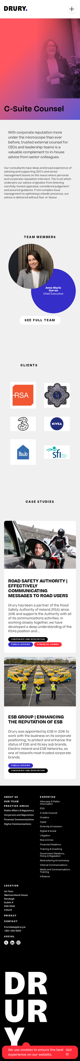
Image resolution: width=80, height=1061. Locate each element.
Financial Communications (19, 819)
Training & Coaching (51, 849)
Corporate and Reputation (19, 815)
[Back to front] (15, 9)
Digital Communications (17, 824)
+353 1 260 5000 (12, 930)
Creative (44, 817)
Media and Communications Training (55, 871)
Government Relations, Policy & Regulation (52, 855)
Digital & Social (48, 831)
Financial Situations (50, 844)
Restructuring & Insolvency (54, 860)
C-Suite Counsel (48, 813)
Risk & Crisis (47, 840)
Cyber (43, 822)
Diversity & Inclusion (51, 826)
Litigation (45, 835)
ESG (42, 808)
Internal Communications (53, 865)
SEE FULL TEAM (40, 320)
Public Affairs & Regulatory (19, 810)
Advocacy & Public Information (50, 803)
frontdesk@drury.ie (14, 927)
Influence (45, 876)
